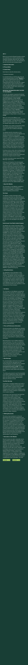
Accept (5, 460)
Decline (15, 460)
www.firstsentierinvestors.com (9, 366)
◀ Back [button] (4, 54)
